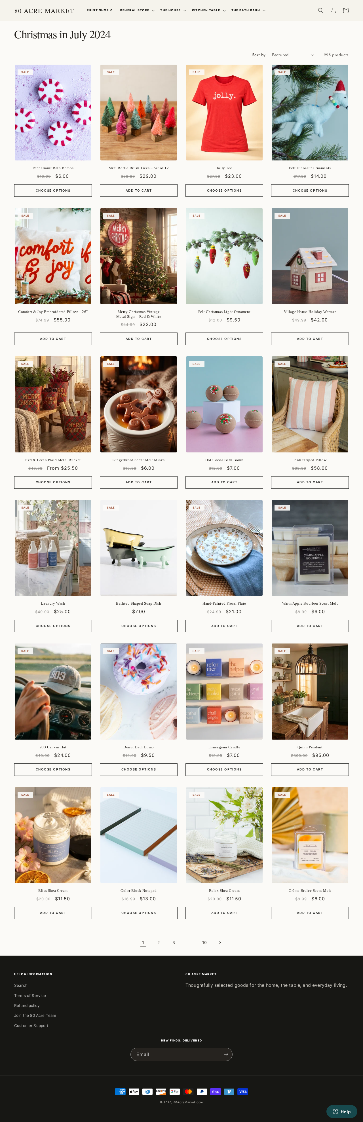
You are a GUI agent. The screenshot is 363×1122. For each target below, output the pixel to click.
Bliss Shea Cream (53, 890)
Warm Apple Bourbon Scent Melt (310, 603)
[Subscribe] (226, 1054)
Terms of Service (30, 995)
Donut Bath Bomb (138, 747)
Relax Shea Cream (224, 890)
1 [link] (143, 942)
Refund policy (27, 1005)
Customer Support (31, 1025)
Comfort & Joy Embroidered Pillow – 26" (53, 312)
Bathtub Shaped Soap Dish (138, 603)
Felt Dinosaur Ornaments (310, 168)
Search (21, 985)
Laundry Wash (53, 603)
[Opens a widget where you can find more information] (341, 1112)
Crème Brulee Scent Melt (310, 890)
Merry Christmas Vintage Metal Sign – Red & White (138, 314)
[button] (137, 10)
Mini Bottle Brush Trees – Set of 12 (139, 168)
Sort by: (259, 55)
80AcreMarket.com (188, 1102)
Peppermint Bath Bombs (53, 168)
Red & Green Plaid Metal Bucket (53, 460)
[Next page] (220, 942)
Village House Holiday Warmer (310, 312)
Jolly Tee (224, 168)
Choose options (53, 190)
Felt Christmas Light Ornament (224, 312)
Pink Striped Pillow (310, 460)
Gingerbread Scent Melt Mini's (138, 460)
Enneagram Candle (224, 747)
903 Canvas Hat (53, 747)
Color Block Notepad (139, 890)
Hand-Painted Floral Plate (224, 603)
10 (204, 942)
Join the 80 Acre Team (35, 1015)
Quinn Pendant (310, 747)
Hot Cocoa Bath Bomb (224, 460)
